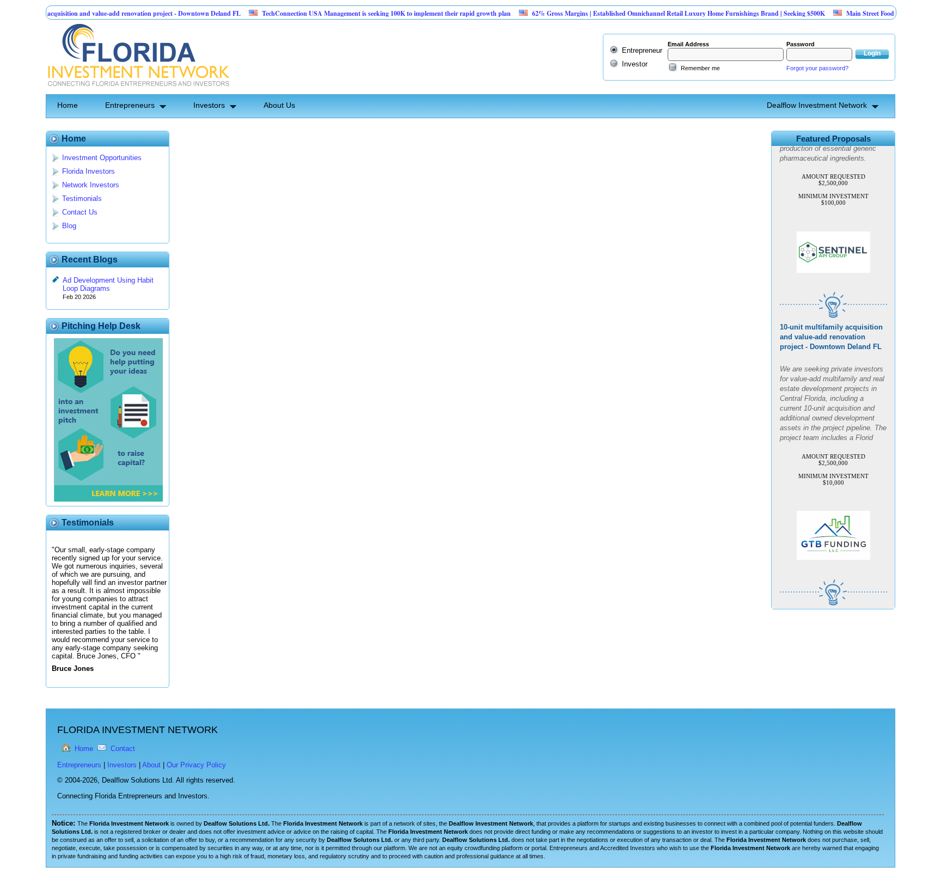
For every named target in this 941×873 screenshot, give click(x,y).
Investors (209, 105)
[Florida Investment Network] (137, 90)
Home (67, 105)
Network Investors (90, 185)
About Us (279, 105)
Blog (69, 226)
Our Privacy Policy (196, 765)
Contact (123, 748)
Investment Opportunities (102, 158)
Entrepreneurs (130, 105)
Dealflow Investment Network (817, 105)
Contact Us (79, 212)
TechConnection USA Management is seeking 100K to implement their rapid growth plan (365, 13)
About (151, 765)
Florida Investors (88, 171)
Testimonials (82, 198)
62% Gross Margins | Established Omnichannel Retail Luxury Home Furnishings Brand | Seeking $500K (657, 13)
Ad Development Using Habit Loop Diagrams (108, 284)
